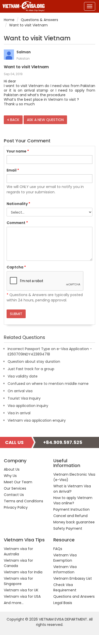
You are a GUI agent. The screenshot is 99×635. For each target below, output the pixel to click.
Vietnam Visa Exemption (65, 558)
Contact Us (14, 494)
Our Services (15, 488)
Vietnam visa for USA (22, 596)
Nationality (18, 203)
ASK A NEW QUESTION (45, 119)
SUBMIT (16, 313)
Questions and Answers (74, 596)
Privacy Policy (16, 507)
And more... (14, 602)
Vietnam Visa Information (65, 569)
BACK (14, 119)
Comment (17, 222)
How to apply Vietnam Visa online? (72, 500)
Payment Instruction (71, 509)
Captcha (16, 267)
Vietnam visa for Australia (18, 551)
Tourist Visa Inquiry (24, 398)
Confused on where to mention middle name (48, 383)
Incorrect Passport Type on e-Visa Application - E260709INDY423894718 (50, 351)
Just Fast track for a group (31, 368)
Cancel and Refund (70, 515)
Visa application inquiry (28, 405)
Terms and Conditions (23, 501)
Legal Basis (62, 602)
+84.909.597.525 (62, 442)
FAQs (57, 548)
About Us (12, 469)
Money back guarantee (74, 522)
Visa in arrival (19, 413)
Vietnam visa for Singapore (18, 581)
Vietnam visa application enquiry (37, 420)
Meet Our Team (18, 482)
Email (13, 170)
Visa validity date (23, 376)
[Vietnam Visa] (22, 6)
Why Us (10, 475)
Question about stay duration (34, 361)
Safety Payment (67, 528)
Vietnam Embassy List (72, 578)
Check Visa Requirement (64, 587)
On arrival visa (20, 390)
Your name (18, 151)
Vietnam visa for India (23, 572)
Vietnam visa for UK (21, 590)
